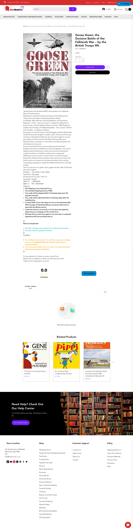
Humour (42, 466)
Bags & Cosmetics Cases (48, 495)
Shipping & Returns (114, 450)
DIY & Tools (43, 498)
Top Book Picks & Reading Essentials (49, 453)
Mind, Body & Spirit (46, 469)
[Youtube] (11, 462)
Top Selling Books (45, 514)
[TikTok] (8, 462)
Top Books (43, 456)
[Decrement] (77, 60)
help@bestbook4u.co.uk (113, 2)
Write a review (89, 273)
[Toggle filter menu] (105, 292)
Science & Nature (45, 482)
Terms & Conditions (114, 453)
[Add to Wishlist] (108, 67)
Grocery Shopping (45, 501)
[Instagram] (14, 462)
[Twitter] (26, 462)
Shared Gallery (44, 504)
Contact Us (77, 450)
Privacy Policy (112, 460)
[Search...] (73, 9)
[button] (128, 9)
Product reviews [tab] (30, 286)
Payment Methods (114, 456)
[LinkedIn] (17, 462)
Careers (75, 460)
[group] (66, 362)
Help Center (77, 453)
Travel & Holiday (45, 488)
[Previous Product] (20, 362)
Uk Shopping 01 (45, 517)
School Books (44, 475)
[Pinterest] (20, 462)
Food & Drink (44, 459)
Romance (42, 472)
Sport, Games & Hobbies (48, 485)
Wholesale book (45, 450)
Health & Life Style (45, 463)
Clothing (42, 492)
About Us (76, 456)
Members (42, 508)
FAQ (109, 466)
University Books (45, 479)
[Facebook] (23, 462)
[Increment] (82, 60)
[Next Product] (113, 362)
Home (25, 26)
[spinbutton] (79, 60)
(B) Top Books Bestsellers (48, 511)
